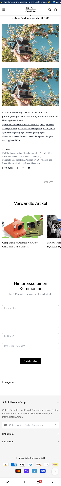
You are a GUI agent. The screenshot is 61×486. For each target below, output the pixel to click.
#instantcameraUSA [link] (29, 136)
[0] (38, 482)
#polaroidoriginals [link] (46, 136)
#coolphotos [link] (36, 128)
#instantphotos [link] (24, 128)
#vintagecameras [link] (9, 128)
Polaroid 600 (45, 153)
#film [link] (17, 140)
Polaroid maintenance (12, 156)
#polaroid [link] (6, 124)
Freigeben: (7, 168)
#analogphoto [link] (8, 140)
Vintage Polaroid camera (29, 163)
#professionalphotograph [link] (13, 132)
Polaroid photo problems (13, 160)
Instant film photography (27, 153)
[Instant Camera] (30, 9)
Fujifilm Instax (8, 153)
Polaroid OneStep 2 (31, 156)
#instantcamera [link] (18, 124)
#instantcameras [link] (32, 124)
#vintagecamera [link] (47, 124)
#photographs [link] (49, 128)
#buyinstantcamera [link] (10, 136)
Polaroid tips (46, 160)
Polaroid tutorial (9, 163)
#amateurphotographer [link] (35, 132)
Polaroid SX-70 (32, 160)
